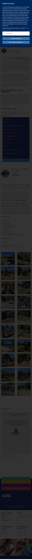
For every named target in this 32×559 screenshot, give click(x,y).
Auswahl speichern (16, 38)
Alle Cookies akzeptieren (16, 42)
